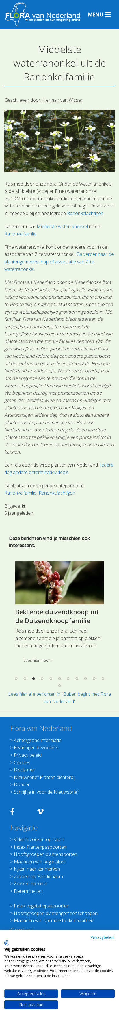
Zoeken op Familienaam (38, 876)
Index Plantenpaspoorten (40, 847)
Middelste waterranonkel (62, 226)
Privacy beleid (28, 755)
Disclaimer (24, 770)
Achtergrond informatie (38, 740)
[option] (59, 614)
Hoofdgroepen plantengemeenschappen (56, 913)
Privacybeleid (102, 937)
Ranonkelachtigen (85, 213)
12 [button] (59, 686)
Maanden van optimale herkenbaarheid (54, 920)
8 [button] (77, 678)
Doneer (22, 784)
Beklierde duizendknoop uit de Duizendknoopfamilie (57, 616)
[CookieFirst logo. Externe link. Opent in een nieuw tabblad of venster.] (6, 943)
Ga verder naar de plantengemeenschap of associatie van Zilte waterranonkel (59, 261)
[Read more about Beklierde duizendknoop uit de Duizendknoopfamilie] (59, 582)
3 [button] (33, 678)
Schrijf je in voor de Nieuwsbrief (46, 792)
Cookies (22, 762)
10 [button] (94, 678)
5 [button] (51, 678)
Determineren (28, 891)
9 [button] (85, 678)
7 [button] (68, 678)
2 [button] (25, 678)
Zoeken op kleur (30, 883)
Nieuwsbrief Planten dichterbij (44, 777)
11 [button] (103, 678)
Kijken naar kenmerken (37, 869)
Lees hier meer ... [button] (38, 660)
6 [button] (59, 678)
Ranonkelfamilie (20, 234)
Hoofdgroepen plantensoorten (45, 854)
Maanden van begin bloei (39, 861)
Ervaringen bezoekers (36, 747)
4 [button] (42, 678)
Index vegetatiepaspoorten (41, 906)
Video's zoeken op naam (39, 839)
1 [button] (16, 678)
